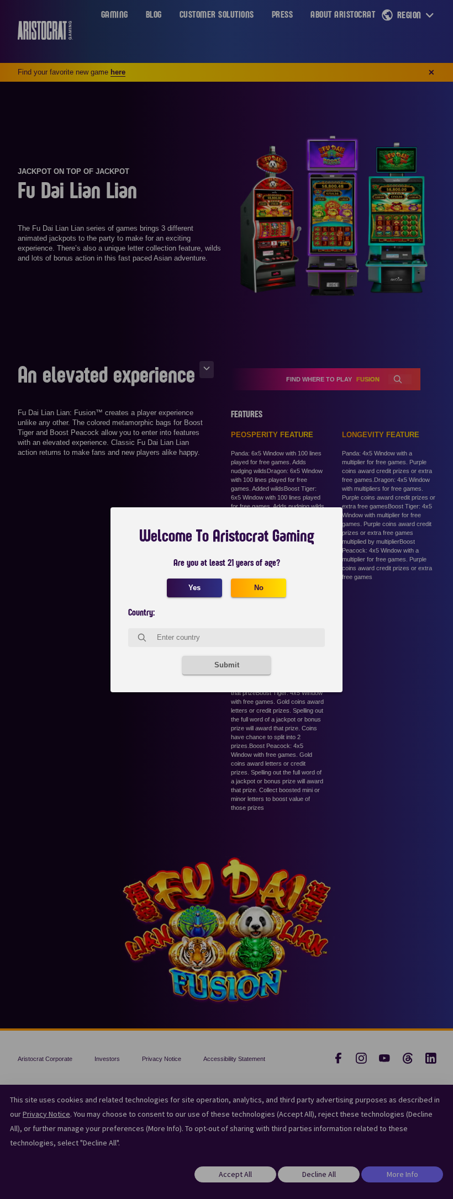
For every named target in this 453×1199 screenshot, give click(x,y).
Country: (141, 613)
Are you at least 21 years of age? (226, 563)
